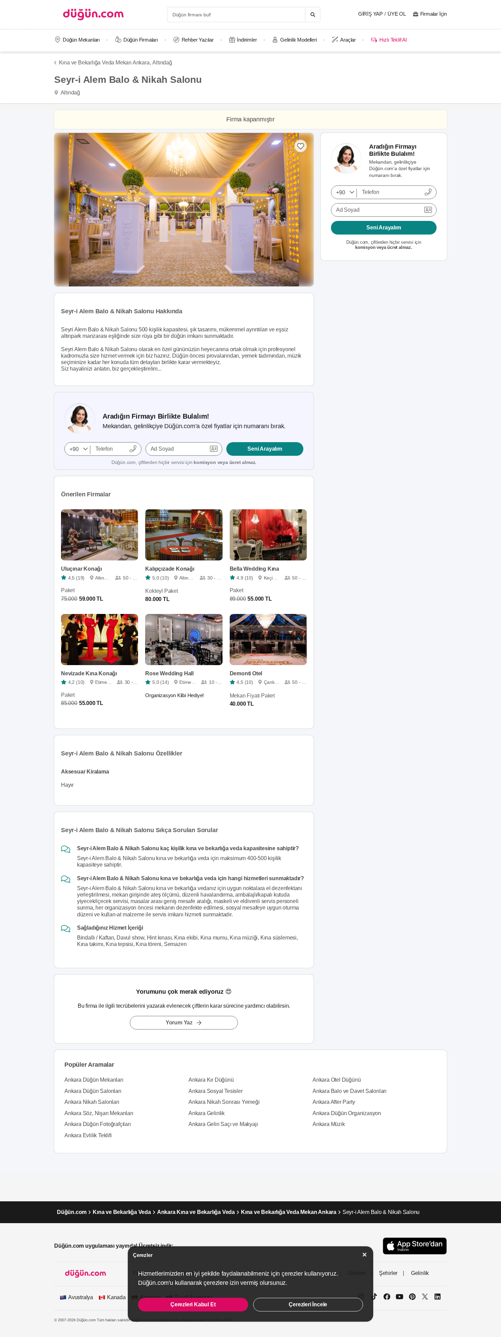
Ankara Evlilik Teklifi (88, 1135)
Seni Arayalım (264, 449)
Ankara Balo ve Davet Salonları (349, 1091)
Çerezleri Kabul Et (192, 1304)
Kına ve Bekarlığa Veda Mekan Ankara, (105, 62)
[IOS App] (415, 1245)
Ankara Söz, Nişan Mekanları (98, 1113)
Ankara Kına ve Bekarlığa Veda (196, 1212)
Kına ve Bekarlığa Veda (122, 1212)
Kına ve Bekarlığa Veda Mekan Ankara (288, 1212)
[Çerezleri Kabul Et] (364, 1254)
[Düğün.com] (93, 14)
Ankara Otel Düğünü (337, 1080)
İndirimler (247, 40)
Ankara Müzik (329, 1124)
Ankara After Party (334, 1102)
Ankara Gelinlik (206, 1113)
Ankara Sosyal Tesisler (215, 1091)
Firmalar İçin (433, 14)
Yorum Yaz (179, 1022)
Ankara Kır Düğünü (211, 1080)
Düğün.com (72, 1212)
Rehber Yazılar (198, 40)
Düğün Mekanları (81, 40)
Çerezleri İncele (308, 1304)
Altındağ (162, 62)
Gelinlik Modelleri (298, 40)
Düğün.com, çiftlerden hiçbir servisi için (183, 462)
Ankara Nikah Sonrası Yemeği (224, 1102)
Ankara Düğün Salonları (92, 1091)
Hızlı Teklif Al (392, 40)
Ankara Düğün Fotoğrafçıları (97, 1124)
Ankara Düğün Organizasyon (347, 1113)
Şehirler (388, 1273)
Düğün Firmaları (140, 40)
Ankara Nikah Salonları (91, 1102)
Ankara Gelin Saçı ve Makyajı (223, 1124)
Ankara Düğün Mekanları (93, 1080)
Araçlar (348, 40)
